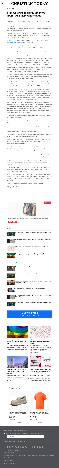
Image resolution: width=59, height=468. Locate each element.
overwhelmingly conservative (14, 42)
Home (8, 8)
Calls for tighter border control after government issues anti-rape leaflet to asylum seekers (40, 371)
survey (12, 26)
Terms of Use (29, 441)
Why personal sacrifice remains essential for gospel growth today (41, 341)
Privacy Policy (37, 441)
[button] (2, 3)
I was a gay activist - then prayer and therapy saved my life (17, 341)
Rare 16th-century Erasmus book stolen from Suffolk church (16, 371)
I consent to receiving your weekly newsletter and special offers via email (23, 433)
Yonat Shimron (11, 21)
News (13, 8)
